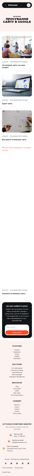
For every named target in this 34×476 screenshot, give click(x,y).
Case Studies (17, 388)
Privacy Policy (17, 413)
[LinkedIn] (22, 463)
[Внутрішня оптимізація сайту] (17, 121)
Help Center (17, 393)
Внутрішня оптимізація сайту (14, 140)
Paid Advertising (17, 372)
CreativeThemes (24, 459)
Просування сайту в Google (18, 62)
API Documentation (17, 395)
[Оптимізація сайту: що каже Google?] (17, 47)
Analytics (17, 356)
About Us (17, 405)
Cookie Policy (6, 472)
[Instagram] (17, 463)
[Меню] (29, 5)
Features (17, 350)
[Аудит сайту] (17, 85)
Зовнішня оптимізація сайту (13, 293)
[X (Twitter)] (11, 463)
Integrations (17, 352)
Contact (17, 411)
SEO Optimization (17, 368)
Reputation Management (17, 377)
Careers (17, 407)
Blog (17, 386)
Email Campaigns (17, 374)
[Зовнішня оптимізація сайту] (17, 216)
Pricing (17, 354)
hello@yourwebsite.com (19, 442)
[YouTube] (28, 463)
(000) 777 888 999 (19, 436)
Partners (17, 409)
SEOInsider (13, 5)
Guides (17, 391)
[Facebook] (5, 463)
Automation (17, 358)
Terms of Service (7, 468)
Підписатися (17, 332)
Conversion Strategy (17, 370)
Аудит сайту (7, 103)
